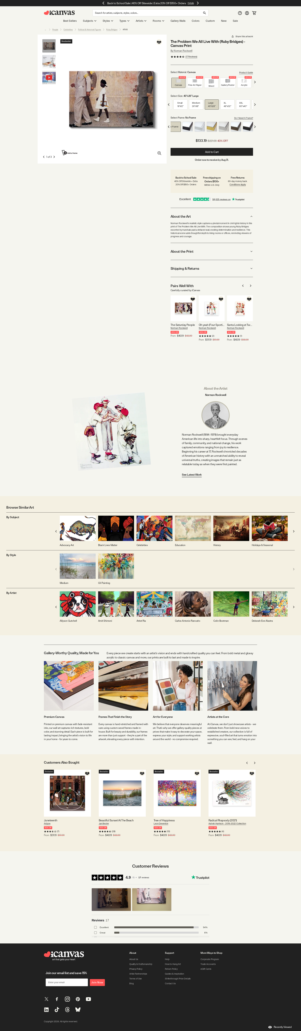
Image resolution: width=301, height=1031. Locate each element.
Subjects (88, 20)
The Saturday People (183, 324)
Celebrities (68, 29)
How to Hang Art (173, 964)
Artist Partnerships (138, 974)
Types (122, 20)
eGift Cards (206, 969)
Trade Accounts (208, 964)
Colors (195, 20)
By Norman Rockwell (181, 50)
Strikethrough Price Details (178, 978)
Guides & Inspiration (174, 974)
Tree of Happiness (164, 820)
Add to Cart (212, 152)
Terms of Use (135, 978)
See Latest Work (192, 474)
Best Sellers (70, 20)
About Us (133, 959)
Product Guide (246, 72)
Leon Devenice (161, 823)
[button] (178, 83)
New (223, 20)
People (55, 29)
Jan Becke (104, 823)
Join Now (97, 982)
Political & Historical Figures (89, 29)
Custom (210, 20)
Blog (131, 983)
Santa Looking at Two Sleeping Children (240, 324)
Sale (235, 20)
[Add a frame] (69, 153)
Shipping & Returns (185, 268)
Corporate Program (210, 959)
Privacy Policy (135, 969)
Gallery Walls (178, 20)
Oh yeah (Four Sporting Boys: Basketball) (212, 324)
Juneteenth (50, 820)
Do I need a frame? (243, 118)
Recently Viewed (283, 1027)
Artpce (47, 823)
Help (167, 959)
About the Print (182, 251)
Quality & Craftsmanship (140, 964)
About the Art (181, 216)
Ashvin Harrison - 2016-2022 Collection (227, 823)
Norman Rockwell (179, 328)
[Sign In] (247, 13)
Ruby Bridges (111, 29)
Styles (106, 20)
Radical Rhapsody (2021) (223, 820)
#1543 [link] (125, 29)
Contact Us (170, 983)
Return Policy (171, 969)
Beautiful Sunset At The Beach (116, 820)
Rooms (157, 20)
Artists (139, 20)
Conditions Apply (238, 184)
